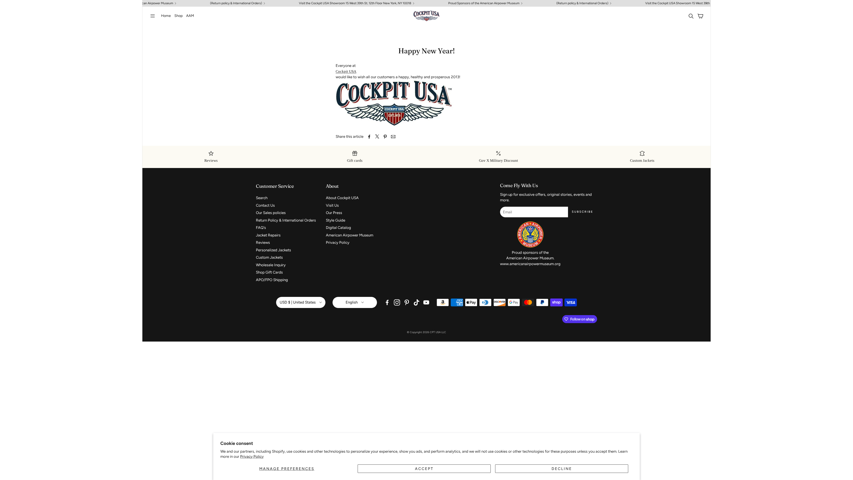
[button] (152, 16)
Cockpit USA (346, 71)
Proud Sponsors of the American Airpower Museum (461, 3)
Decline (562, 468)
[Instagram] (397, 302)
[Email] (393, 136)
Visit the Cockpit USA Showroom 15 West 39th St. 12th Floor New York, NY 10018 (332, 3)
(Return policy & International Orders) (213, 3)
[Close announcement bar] (706, 3)
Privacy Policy (252, 456)
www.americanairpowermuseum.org (530, 264)
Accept (424, 468)
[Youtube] (426, 302)
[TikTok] (416, 302)
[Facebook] (387, 302)
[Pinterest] (407, 302)
